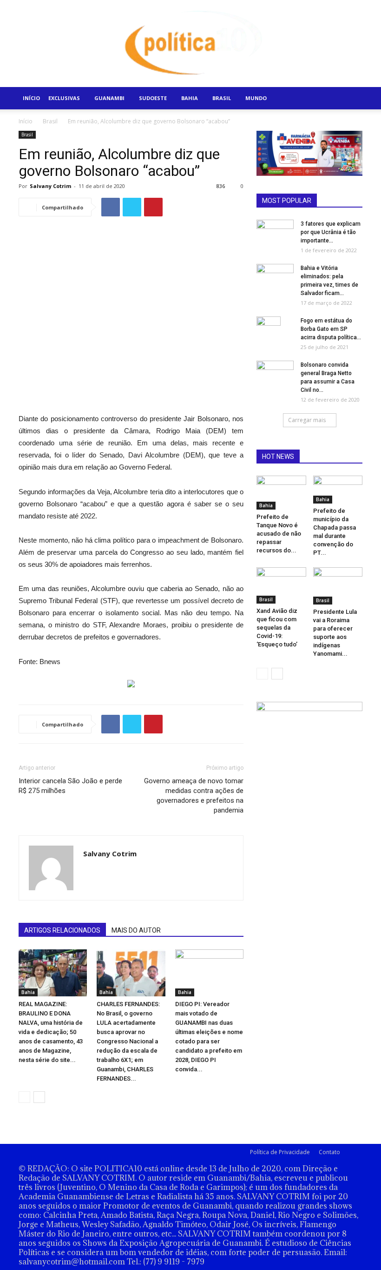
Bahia (189, 97)
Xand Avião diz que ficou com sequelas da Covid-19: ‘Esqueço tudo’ (276, 627)
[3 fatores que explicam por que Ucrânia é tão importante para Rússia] (275, 230)
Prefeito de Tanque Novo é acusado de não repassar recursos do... (278, 533)
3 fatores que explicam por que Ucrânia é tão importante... (331, 232)
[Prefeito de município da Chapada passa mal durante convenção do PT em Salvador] (338, 490)
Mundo (256, 97)
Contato (329, 1152)
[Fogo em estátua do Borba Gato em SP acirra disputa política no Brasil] (275, 332)
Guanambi (109, 97)
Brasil (221, 97)
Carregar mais (307, 420)
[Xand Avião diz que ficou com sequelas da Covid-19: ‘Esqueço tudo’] (281, 585)
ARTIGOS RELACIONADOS (62, 930)
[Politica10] (190, 43)
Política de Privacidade (280, 1152)
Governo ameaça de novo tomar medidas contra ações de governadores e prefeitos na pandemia (193, 795)
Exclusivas (64, 97)
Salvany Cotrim (50, 185)
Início (31, 97)
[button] (351, 98)
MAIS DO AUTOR (136, 930)
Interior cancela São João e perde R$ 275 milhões (70, 786)
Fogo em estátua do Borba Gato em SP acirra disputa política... (331, 329)
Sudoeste (153, 97)
